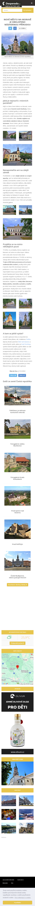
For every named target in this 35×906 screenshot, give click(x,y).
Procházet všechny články (17, 585)
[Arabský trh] (8, 814)
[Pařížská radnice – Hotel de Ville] (26, 800)
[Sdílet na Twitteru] (10, 28)
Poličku (28, 339)
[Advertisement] (17, 609)
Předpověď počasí (17, 643)
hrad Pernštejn (26, 344)
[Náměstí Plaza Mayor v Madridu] (8, 800)
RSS (12, 883)
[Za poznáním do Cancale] (8, 828)
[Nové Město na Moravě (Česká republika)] (9, 136)
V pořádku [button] (17, 902)
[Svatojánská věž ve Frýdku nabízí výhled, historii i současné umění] (17, 773)
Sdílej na (12, 375)
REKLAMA (5, 883)
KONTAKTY (21, 880)
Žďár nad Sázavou (23, 342)
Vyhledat (28, 10)
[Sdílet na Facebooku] (15, 28)
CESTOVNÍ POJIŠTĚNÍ (8, 880)
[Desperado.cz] (11, 3)
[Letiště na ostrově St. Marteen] (26, 814)
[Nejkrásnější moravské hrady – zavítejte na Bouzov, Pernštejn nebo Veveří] (26, 828)
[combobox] (12, 10)
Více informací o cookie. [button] (22, 897)
